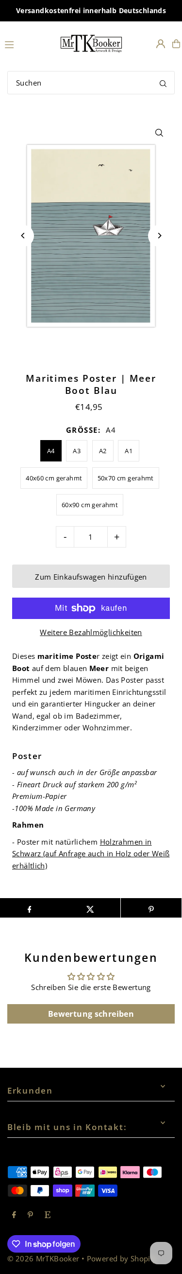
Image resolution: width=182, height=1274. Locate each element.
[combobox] (91, 82)
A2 (103, 450)
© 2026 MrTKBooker (43, 1258)
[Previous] (23, 236)
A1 (128, 450)
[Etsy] (47, 1215)
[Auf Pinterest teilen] (151, 908)
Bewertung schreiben (91, 1014)
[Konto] (160, 43)
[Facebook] (14, 1215)
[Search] (163, 82)
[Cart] (176, 43)
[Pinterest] (30, 1215)
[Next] (159, 236)
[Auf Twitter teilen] (90, 908)
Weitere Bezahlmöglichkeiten (91, 632)
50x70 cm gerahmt (126, 478)
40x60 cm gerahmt (54, 478)
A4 (51, 450)
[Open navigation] (27, 43)
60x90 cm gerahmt (90, 504)
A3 (77, 450)
